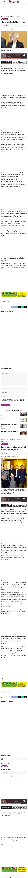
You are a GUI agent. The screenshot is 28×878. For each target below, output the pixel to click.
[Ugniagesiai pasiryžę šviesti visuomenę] (23, 433)
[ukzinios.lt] (14, 1)
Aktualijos (4, 444)
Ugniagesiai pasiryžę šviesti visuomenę (10, 431)
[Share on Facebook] (5, 26)
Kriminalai (4, 766)
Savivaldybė (4, 19)
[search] (26, 2)
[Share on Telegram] (9, 26)
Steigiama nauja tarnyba (6, 418)
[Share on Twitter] (7, 26)
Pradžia (3, 16)
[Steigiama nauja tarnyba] (23, 420)
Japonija (8, 691)
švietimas (9, 301)
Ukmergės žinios (7, 456)
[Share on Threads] (25, 307)
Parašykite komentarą (21, 758)
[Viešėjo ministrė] (23, 414)
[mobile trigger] (2, 2)
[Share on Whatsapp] (15, 875)
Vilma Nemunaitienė (7, 29)
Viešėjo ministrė (4, 413)
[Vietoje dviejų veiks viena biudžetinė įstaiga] (23, 426)
